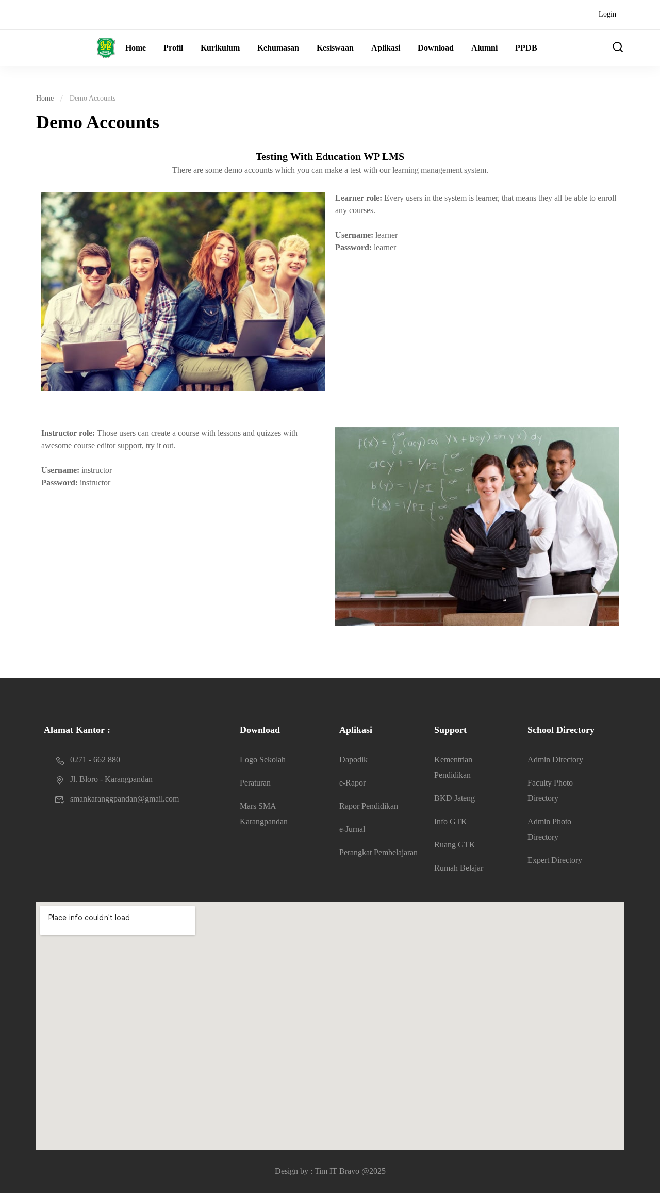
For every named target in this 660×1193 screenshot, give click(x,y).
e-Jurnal (352, 829)
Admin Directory (555, 759)
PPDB (526, 47)
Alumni (484, 47)
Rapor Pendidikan (368, 806)
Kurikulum (220, 47)
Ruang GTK (454, 844)
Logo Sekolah (263, 759)
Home (135, 47)
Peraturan (255, 782)
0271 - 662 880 (95, 759)
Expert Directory (554, 860)
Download (436, 47)
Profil (173, 47)
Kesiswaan (335, 47)
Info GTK (450, 821)
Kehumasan (278, 47)
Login (607, 14)
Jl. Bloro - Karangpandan (111, 779)
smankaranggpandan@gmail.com (124, 798)
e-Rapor (352, 782)
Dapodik (353, 759)
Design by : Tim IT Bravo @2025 (330, 1171)
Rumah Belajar (458, 867)
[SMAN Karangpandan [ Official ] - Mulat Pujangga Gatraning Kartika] (75, 48)
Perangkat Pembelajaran (378, 852)
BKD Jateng (454, 798)
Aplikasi (385, 47)
